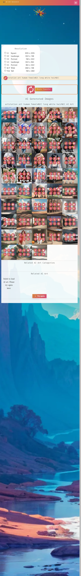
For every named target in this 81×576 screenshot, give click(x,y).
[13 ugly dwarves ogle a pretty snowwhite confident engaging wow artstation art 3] (70, 130)
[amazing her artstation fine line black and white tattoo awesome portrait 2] (70, 160)
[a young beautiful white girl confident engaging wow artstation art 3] (39, 160)
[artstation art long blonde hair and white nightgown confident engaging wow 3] (70, 114)
